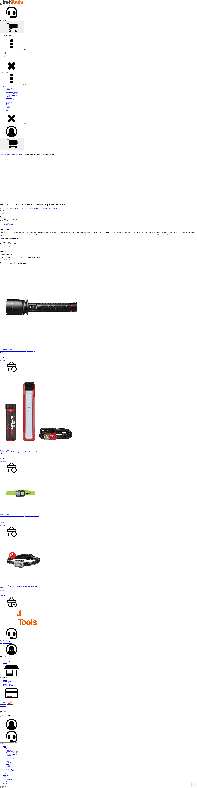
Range (46, 208)
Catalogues (5, 775)
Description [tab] (6, 223)
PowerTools (9, 102)
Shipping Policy (7, 684)
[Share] (3, 786)
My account (6, 777)
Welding (8, 107)
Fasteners (8, 96)
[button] (8, 219)
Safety (7, 103)
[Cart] (12, 27)
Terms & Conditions (8, 681)
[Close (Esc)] (5, 786)
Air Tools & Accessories (12, 92)
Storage (8, 105)
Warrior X (54, 208)
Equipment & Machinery (12, 95)
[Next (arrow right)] (2, 787)
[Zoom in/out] (0, 786)
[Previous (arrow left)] (0, 787)
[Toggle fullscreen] (2, 786)
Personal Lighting (20, 154)
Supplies (8, 106)
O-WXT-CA (37, 208)
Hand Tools (9, 98)
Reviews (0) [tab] (6, 226)
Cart (7, 780)
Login (4, 52)
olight (42, 208)
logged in (8, 259)
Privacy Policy (6, 682)
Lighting (8, 100)
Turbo (49, 208)
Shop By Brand (10, 88)
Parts (7, 110)
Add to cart (3, 217)
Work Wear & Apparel (11, 770)
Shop (4, 87)
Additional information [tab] (8, 224)
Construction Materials (11, 93)
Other (7, 109)
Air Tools (8, 750)
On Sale (2, 349)
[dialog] (98, 751)
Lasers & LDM (10, 99)
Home (1, 154)
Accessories (9, 91)
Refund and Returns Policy (9, 685)
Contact (5, 56)
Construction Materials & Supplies (14, 753)
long (33, 208)
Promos (8, 55)
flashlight (29, 208)
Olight (8, 246)
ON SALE (8, 89)
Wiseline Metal (9, 769)
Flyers (4, 53)
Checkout (8, 782)
